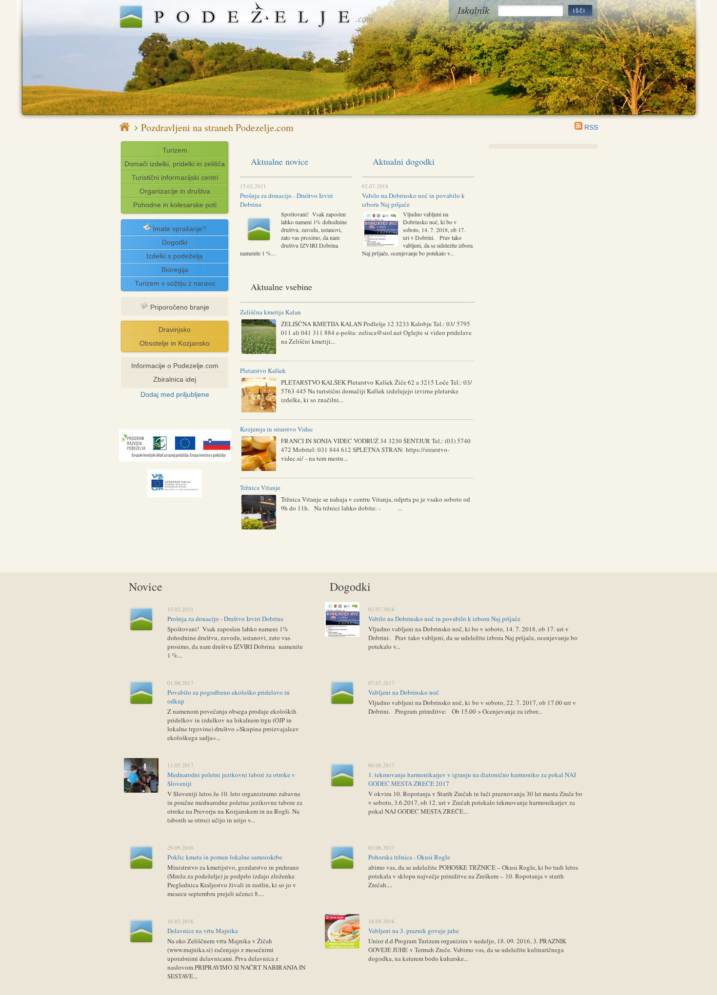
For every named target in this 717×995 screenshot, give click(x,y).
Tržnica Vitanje (260, 487)
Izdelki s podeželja (174, 256)
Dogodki (174, 242)
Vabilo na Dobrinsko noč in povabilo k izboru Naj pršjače (444, 618)
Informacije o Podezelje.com (175, 366)
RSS (590, 127)
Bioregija (174, 269)
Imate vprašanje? (178, 229)
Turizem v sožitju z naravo (175, 283)
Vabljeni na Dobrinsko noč (403, 692)
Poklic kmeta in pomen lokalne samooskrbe (224, 857)
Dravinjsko (175, 329)
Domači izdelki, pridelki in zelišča (174, 164)
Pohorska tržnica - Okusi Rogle (409, 857)
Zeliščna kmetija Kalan (270, 312)
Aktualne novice (279, 161)
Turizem (174, 150)
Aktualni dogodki (404, 161)
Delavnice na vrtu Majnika (202, 930)
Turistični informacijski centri (175, 177)
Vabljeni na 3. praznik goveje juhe (413, 930)
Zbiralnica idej (174, 379)
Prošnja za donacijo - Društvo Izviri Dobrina (225, 618)
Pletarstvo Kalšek (263, 370)
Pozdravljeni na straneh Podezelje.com (217, 128)
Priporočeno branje (178, 307)
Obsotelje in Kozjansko (174, 343)
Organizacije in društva (174, 191)
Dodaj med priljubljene (174, 394)
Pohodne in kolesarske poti (175, 205)
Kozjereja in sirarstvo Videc (276, 429)
